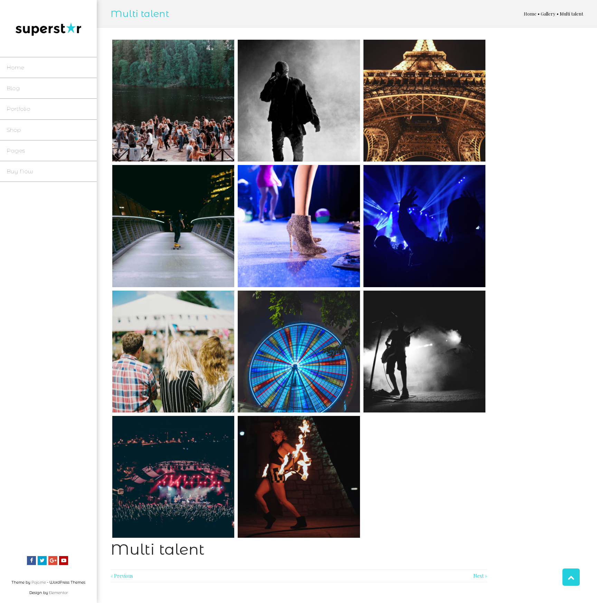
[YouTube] (63, 560)
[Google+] (52, 560)
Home (530, 14)
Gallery (548, 14)
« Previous (122, 576)
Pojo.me (38, 582)
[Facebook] (31, 560)
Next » (480, 576)
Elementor (58, 592)
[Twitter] (42, 560)
